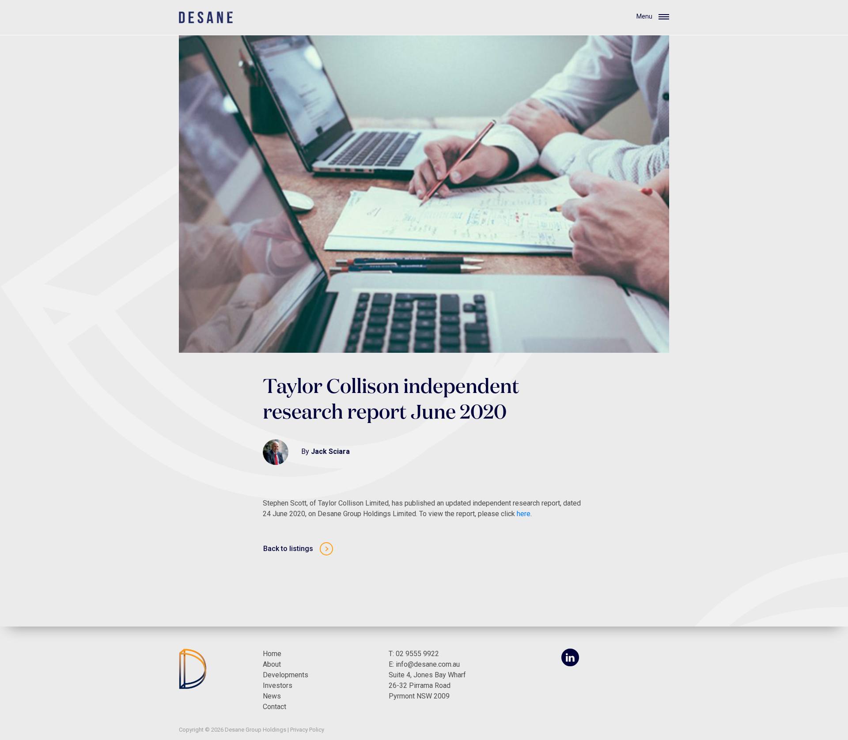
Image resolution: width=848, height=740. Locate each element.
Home (272, 653)
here (523, 514)
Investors (277, 685)
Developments (285, 675)
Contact (274, 706)
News (272, 696)
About (272, 664)
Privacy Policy (307, 729)
